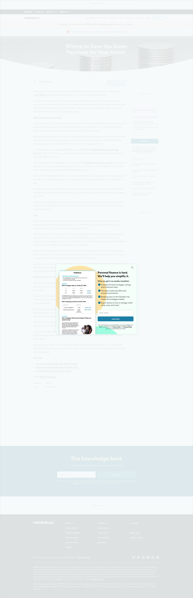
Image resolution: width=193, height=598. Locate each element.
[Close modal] (132, 267)
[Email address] (115, 313)
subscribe (116, 319)
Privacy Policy (127, 327)
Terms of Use (116, 327)
